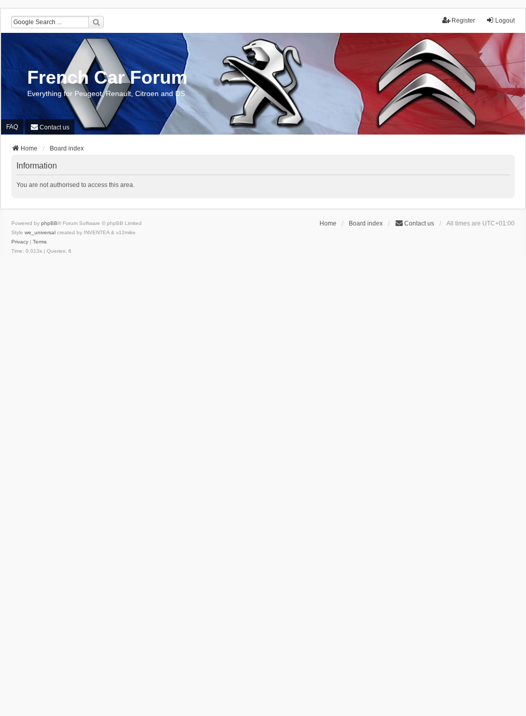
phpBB (49, 223)
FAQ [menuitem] (12, 126)
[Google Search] (96, 22)
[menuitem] (49, 126)
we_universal (40, 232)
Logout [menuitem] (505, 20)
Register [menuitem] (463, 20)
